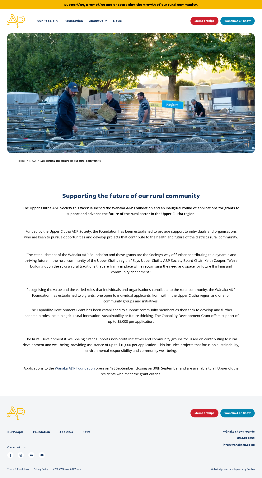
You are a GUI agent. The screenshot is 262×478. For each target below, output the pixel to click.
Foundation (74, 21)
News (117, 21)
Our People (46, 21)
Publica (251, 469)
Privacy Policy (41, 469)
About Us (96, 21)
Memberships (204, 21)
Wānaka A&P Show (237, 21)
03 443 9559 (246, 438)
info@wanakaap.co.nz (239, 445)
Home (21, 161)
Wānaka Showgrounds (239, 432)
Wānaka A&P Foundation (74, 368)
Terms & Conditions (18, 469)
